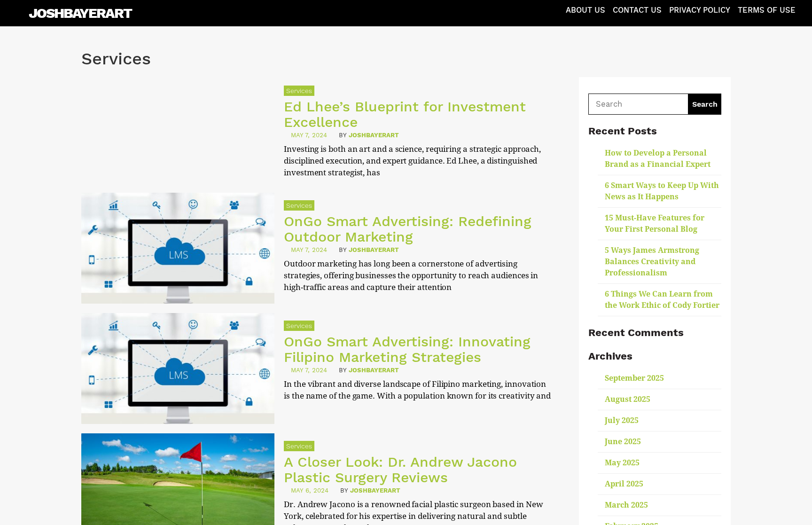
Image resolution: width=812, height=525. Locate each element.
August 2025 (627, 399)
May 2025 (622, 462)
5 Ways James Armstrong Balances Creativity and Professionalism (652, 261)
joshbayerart (374, 135)
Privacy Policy (699, 10)
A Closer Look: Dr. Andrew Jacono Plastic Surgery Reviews (400, 470)
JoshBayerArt (80, 13)
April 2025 (624, 483)
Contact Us (637, 10)
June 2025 (623, 441)
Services (299, 90)
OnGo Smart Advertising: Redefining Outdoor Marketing (407, 229)
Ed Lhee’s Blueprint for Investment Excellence (405, 114)
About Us (585, 10)
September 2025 (634, 378)
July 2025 (622, 420)
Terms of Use (767, 10)
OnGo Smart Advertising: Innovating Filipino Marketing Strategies (407, 349)
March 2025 (626, 505)
